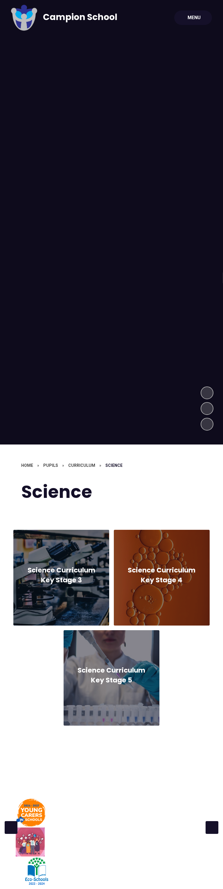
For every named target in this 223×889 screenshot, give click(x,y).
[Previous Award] (11, 827)
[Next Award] (212, 827)
